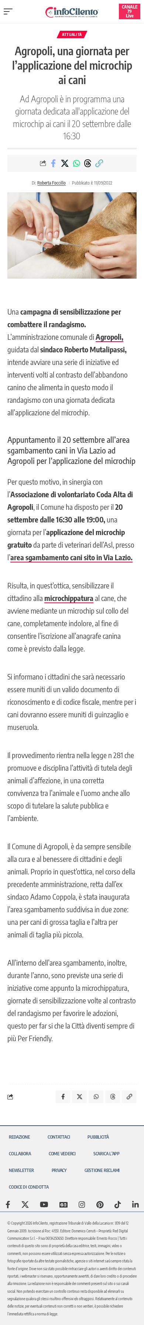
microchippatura (68, 597)
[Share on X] (65, 163)
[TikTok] (118, 1204)
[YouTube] (44, 1204)
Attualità (72, 34)
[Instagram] (82, 1204)
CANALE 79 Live (129, 11)
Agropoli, (109, 336)
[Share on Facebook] (53, 163)
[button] (10, 11)
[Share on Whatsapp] (76, 163)
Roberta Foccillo (51, 183)
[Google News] (63, 1204)
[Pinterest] (100, 1204)
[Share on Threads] (88, 163)
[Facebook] (8, 1204)
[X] (25, 1204)
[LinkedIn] (135, 1204)
